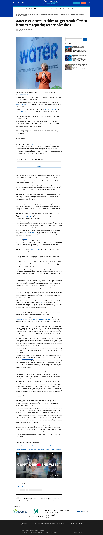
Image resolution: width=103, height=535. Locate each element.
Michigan (81, 13)
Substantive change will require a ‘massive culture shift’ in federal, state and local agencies (38, 449)
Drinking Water (29, 13)
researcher (32, 402)
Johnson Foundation (23, 111)
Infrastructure (68, 13)
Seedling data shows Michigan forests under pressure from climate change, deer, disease (79, 66)
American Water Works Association (41, 319)
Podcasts (34, 2)
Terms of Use (31, 532)
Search (66, 37)
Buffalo (25, 239)
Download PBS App (47, 523)
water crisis (34, 144)
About (38, 523)
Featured (48, 13)
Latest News (74, 13)
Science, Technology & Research (47, 14)
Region (25, 14)
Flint (51, 13)
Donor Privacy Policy (41, 532)
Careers (62, 523)
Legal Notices (47, 532)
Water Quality (29, 8)
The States (56, 14)
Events (42, 523)
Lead (78, 13)
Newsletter (76, 2)
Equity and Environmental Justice (39, 13)
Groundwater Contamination (59, 13)
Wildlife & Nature (38, 8)
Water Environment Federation (24, 104)
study (40, 302)
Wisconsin (25, 15)
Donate (83, 2)
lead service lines (24, 94)
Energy (45, 8)
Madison (25, 232)
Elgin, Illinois (30, 216)
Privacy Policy (35, 532)
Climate (73, 8)
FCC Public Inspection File (24, 532)
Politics (56, 8)
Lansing (32, 232)
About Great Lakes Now (20, 13)
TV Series (28, 2)
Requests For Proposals (53, 532)
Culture (68, 8)
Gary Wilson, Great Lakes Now (26, 29)
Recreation (62, 8)
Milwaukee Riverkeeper (50, 109)
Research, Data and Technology (34, 14)
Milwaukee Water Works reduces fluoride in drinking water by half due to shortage (79, 47)
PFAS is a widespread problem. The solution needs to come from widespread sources (37, 445)
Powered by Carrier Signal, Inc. (78, 532)
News (19, 14)
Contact (35, 523)
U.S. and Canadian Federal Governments (67, 14)
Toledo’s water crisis (27, 359)
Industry (51, 8)
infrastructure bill (34, 249)
